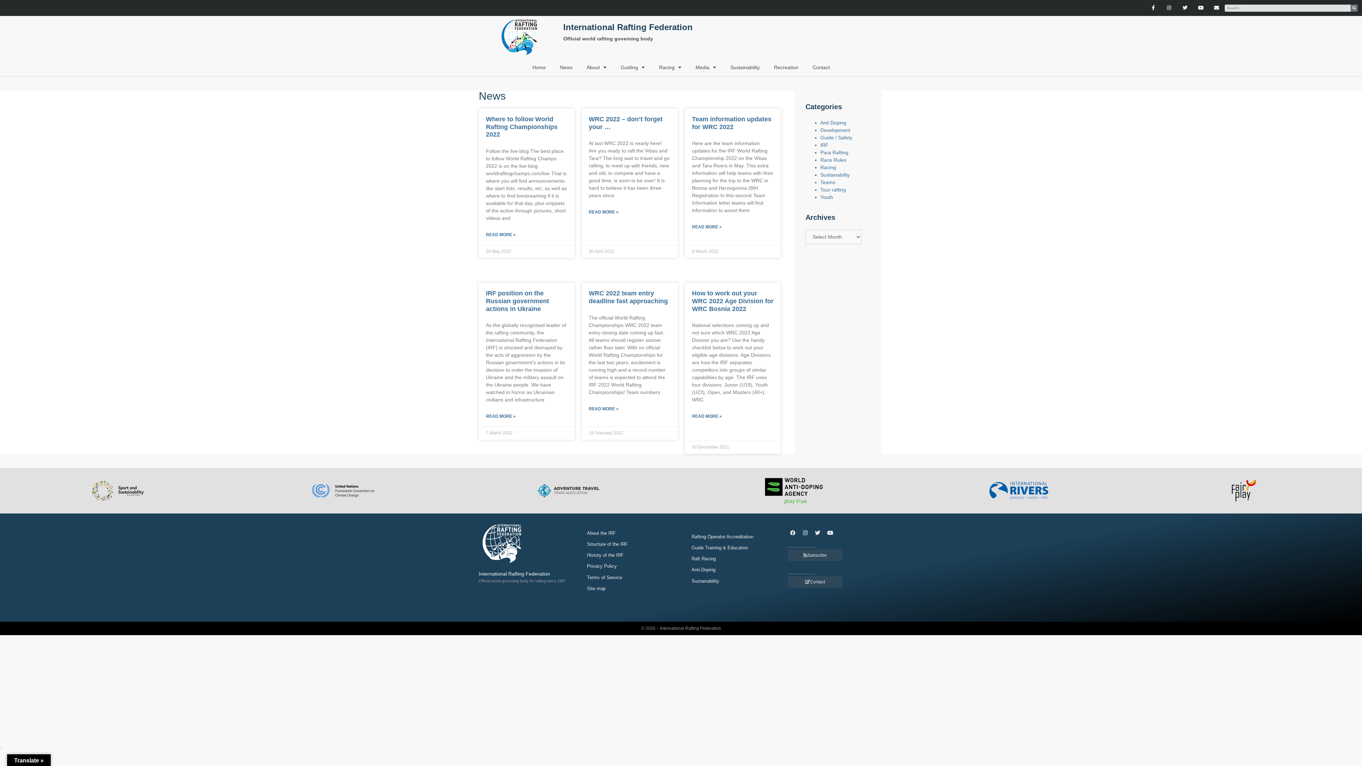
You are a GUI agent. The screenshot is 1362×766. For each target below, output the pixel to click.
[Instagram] (1169, 8)
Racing (667, 67)
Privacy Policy (602, 566)
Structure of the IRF (607, 544)
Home (539, 67)
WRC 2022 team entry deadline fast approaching (628, 297)
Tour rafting (833, 190)
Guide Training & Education (720, 547)
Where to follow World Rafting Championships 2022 (522, 127)
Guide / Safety (836, 137)
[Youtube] (1201, 8)
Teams (827, 182)
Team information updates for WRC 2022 (731, 123)
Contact (821, 67)
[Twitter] (1185, 8)
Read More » (501, 234)
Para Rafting (834, 152)
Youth (826, 197)
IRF (824, 145)
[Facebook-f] (1153, 8)
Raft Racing (704, 558)
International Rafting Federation (628, 27)
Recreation (786, 67)
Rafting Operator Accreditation (722, 536)
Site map (596, 588)
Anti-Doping (703, 569)
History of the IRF (605, 555)
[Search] (1354, 8)
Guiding (629, 67)
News (566, 67)
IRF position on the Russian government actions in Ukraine (517, 301)
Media (702, 67)
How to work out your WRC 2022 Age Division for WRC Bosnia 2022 (733, 301)
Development (835, 130)
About (593, 67)
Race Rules (833, 160)
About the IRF (601, 533)
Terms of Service (604, 577)
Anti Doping (833, 123)
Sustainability (745, 67)
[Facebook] (792, 533)
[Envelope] (1217, 8)
